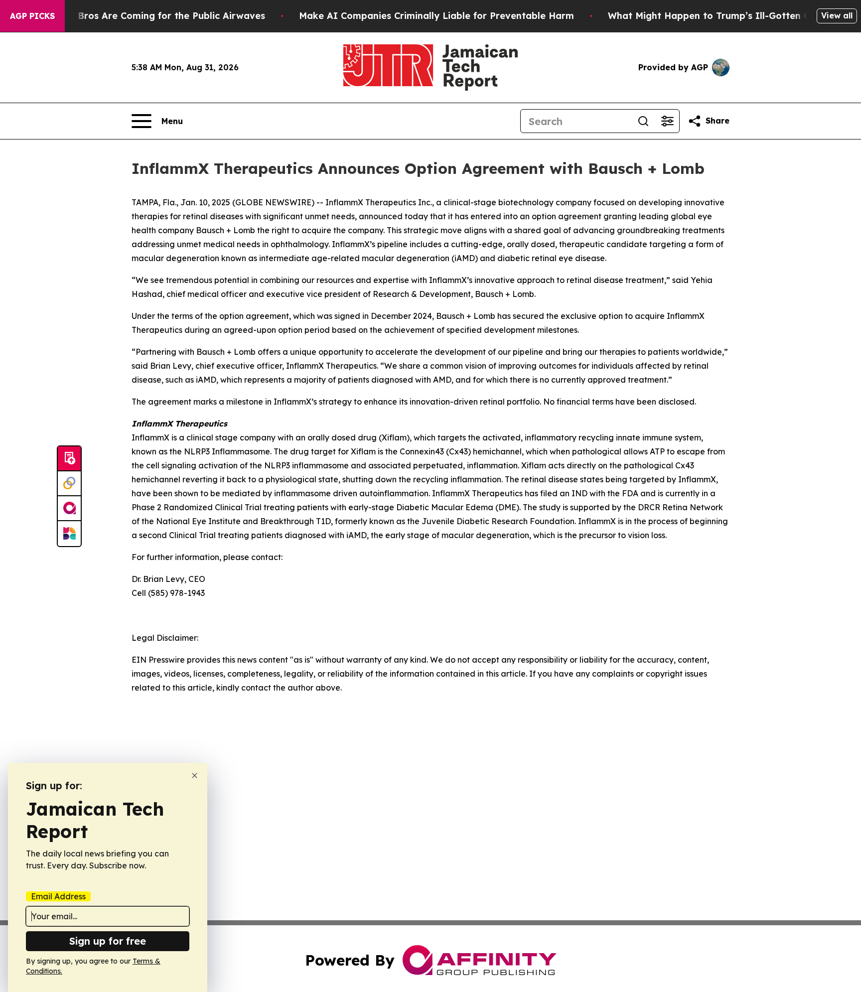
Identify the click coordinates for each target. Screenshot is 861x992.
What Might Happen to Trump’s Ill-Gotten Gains (718, 15)
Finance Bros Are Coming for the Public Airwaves (152, 15)
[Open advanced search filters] (667, 121)
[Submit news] (69, 458)
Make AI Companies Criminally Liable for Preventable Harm (436, 15)
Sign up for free (107, 941)
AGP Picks (32, 16)
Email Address (58, 896)
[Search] (643, 121)
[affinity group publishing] (69, 508)
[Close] (194, 775)
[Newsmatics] (69, 533)
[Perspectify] (69, 483)
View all (837, 15)
